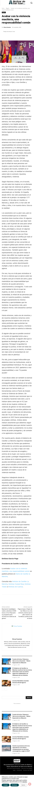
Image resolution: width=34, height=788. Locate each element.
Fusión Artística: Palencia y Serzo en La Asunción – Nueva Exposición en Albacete (21, 660)
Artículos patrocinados (13, 768)
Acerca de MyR (27, 770)
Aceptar (6, 785)
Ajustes (23, 785)
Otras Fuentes (7, 27)
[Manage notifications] (29, 784)
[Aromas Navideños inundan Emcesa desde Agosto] (6, 683)
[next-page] (6, 689)
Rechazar (14, 785)
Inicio (3, 8)
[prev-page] (3, 689)
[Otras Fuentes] (17, 630)
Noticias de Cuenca (16, 587)
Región (7, 8)
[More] (22, 36)
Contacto (19, 770)
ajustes (24, 781)
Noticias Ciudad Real (16, 584)
